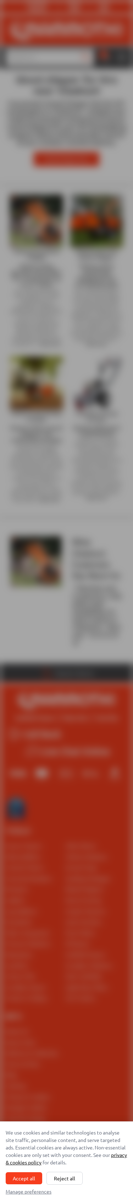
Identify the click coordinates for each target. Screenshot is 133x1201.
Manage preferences (28, 1191)
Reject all (64, 1178)
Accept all (24, 1178)
